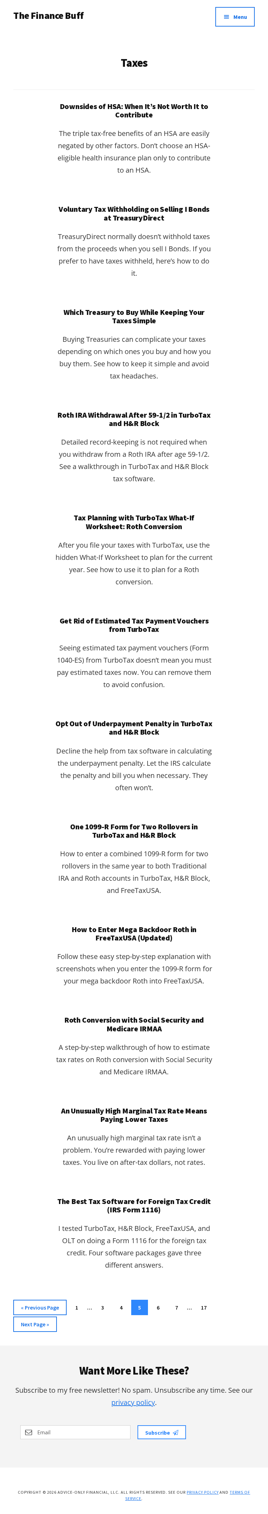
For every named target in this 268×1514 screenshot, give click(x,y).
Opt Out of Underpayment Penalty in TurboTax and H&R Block (134, 728)
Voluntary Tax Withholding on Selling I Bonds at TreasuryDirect (134, 213)
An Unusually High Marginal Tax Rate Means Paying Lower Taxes (134, 1115)
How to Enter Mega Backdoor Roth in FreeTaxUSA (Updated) (134, 933)
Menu (240, 16)
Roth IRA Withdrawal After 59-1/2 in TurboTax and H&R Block (133, 419)
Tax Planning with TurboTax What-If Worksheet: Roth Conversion (134, 522)
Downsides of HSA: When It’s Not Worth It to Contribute (134, 110)
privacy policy (133, 1402)
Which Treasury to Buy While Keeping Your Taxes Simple (134, 316)
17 (207, 1307)
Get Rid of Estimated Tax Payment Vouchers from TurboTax (134, 625)
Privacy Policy (202, 1492)
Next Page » (35, 1326)
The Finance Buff (48, 15)
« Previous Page (40, 1309)
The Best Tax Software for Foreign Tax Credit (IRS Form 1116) (134, 1205)
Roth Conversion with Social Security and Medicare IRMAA (134, 1024)
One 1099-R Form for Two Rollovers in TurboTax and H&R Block (134, 831)
